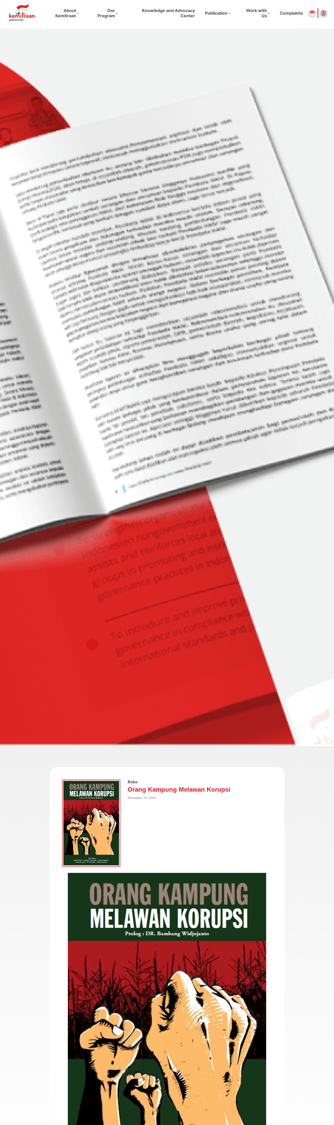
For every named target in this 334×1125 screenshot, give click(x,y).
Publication (216, 13)
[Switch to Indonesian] (312, 13)
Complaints (291, 13)
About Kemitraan (65, 13)
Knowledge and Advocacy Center (168, 13)
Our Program (106, 13)
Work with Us (256, 13)
